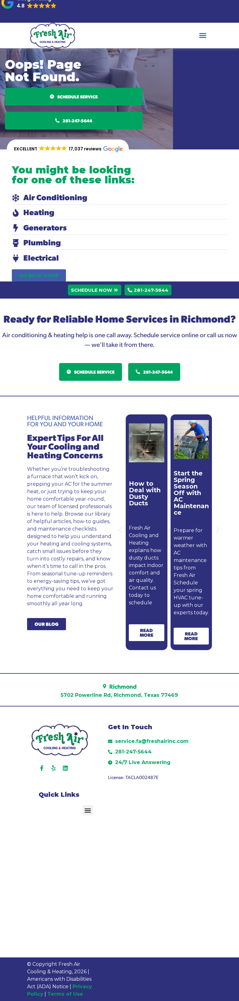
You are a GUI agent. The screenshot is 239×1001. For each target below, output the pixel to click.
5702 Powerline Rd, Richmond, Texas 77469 (119, 695)
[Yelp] (53, 768)
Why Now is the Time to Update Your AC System (190, 500)
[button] (203, 35)
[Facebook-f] (42, 768)
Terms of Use (66, 994)
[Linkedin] (65, 768)
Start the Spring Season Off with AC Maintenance (146, 493)
